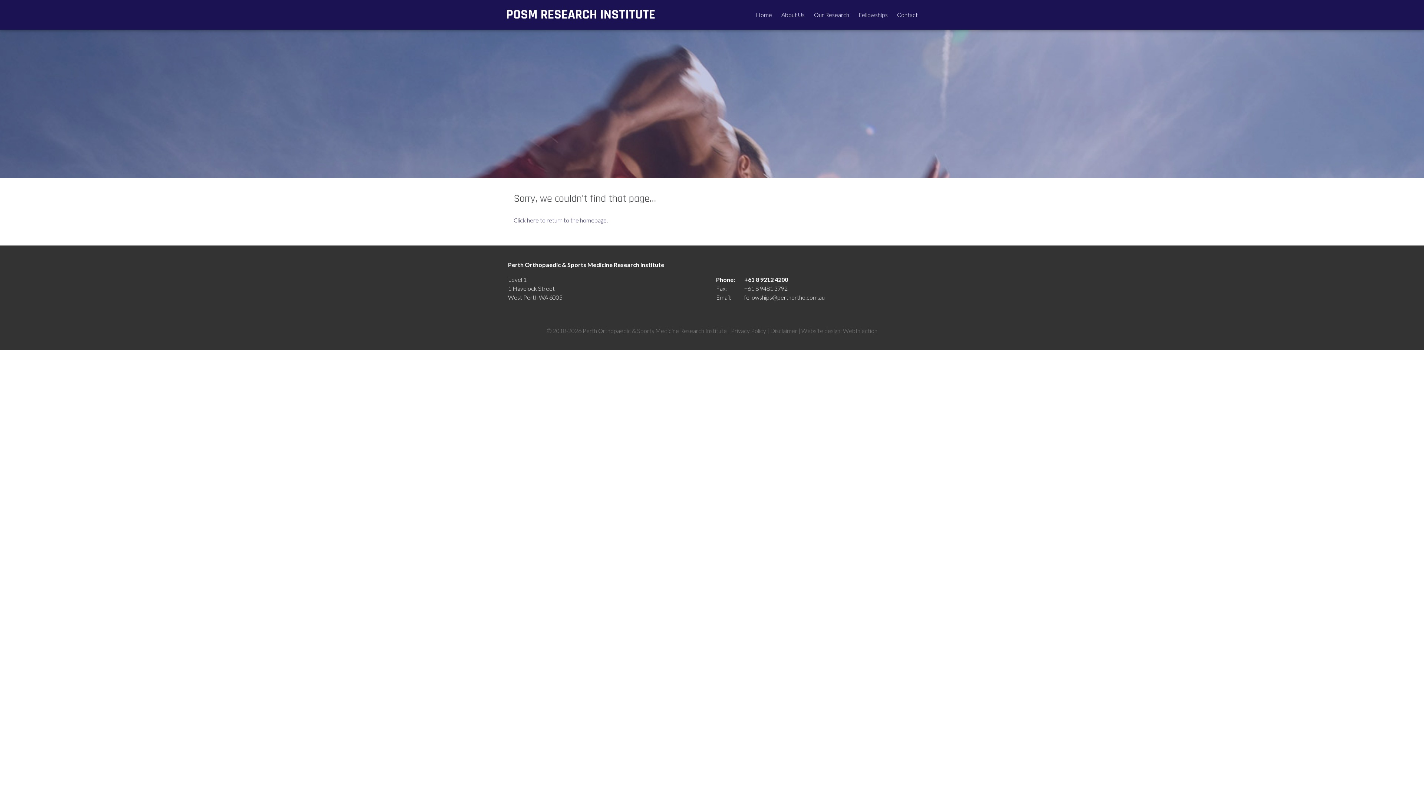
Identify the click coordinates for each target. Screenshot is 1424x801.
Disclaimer (783, 330)
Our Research (831, 14)
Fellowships (873, 14)
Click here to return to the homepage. (561, 220)
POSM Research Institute (580, 14)
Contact (907, 14)
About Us (793, 14)
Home (764, 14)
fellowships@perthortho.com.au (784, 297)
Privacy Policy (748, 330)
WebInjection (860, 330)
